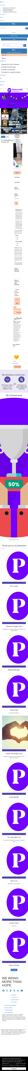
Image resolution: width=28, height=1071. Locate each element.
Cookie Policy (12, 1063)
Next (17, 303)
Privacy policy (8, 1007)
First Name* (17, 177)
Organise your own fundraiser (9, 8)
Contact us (14, 997)
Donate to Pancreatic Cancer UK (14, 52)
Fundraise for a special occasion (10, 12)
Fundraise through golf (8, 10)
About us (14, 995)
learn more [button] (22, 1065)
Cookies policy (9, 1010)
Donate (17, 172)
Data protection (9, 1012)
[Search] (24, 45)
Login (14, 39)
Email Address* (16, 188)
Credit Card (18, 312)
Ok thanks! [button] (14, 1068)
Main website (15, 999)
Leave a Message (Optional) (16, 270)
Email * (17, 235)
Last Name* (17, 182)
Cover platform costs (16, 345)
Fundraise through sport (8, 9)
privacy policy (21, 255)
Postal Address (16, 196)
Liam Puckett (12, 103)
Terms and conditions (10, 1005)
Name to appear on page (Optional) (16, 282)
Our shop (14, 1002)
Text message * (19, 241)
